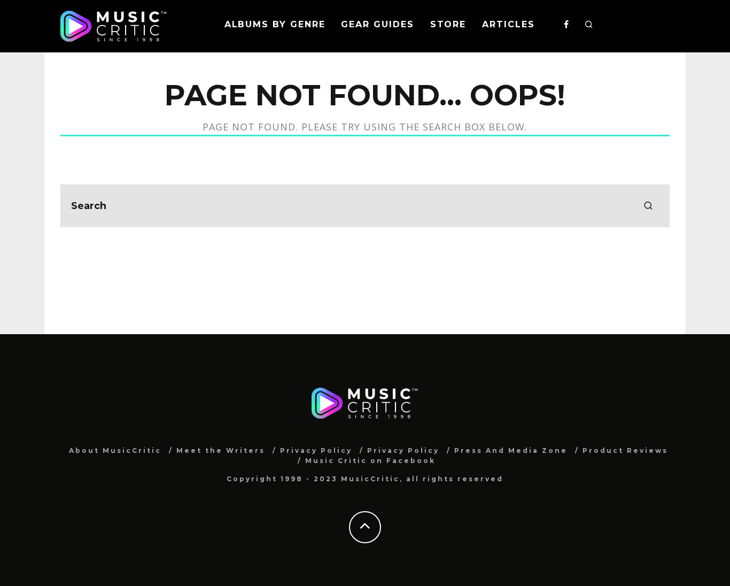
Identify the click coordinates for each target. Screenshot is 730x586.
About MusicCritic (115, 450)
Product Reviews (625, 450)
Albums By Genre (274, 24)
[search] (648, 205)
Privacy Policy (316, 450)
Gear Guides (377, 24)
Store (448, 24)
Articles (508, 24)
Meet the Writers (220, 450)
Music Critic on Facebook (370, 461)
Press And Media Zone (511, 450)
